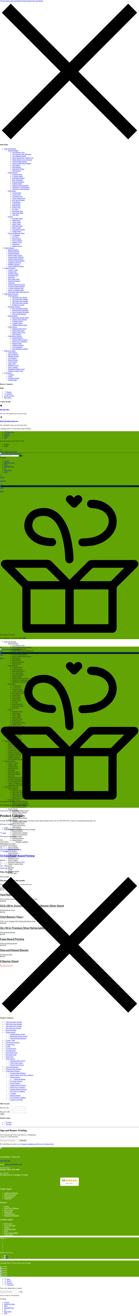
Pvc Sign (15, 209)
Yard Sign (15, 215)
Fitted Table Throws (16, 1063)
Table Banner (16, 171)
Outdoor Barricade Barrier (16, 285)
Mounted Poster (17, 226)
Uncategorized (10, 1051)
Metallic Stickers (13, 356)
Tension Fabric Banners (15, 259)
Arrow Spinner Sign (18, 198)
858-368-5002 (4, 410)
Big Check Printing (18, 200)
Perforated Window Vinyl (16, 369)
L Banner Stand (17, 174)
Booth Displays (13, 296)
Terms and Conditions (11, 1233)
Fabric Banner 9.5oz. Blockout (22, 160)
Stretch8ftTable (9, 466)
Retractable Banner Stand (20, 318)
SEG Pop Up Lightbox (17, 1091)
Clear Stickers (12, 352)
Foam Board (16, 202)
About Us (7, 434)
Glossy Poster (16, 222)
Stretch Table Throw (18, 332)
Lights (10, 376)
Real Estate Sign (17, 211)
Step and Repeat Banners (18, 1038)
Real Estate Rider (17, 213)
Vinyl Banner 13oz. (18, 152)
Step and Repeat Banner (20, 308)
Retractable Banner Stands (18, 1036)
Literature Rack (11, 1048)
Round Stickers (13, 360)
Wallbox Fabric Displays (18, 1085)
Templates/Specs (9, 1197)
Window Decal (17, 246)
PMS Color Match (10, 1195)
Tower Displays (17, 347)
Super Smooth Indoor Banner (21, 163)
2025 (5, 472)
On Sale (8, 1124)
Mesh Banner (16, 167)
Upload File (8, 1198)
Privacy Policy (8, 1235)
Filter (2, 1114)
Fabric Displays (9, 248)
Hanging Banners (13, 253)
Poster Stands (16, 228)
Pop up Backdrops (18, 182)
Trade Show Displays (15, 336)
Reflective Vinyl (13, 365)
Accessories (8, 373)
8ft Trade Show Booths (19, 297)
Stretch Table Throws (17, 1065)
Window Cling (17, 242)
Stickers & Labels (9, 351)
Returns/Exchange (10, 1229)
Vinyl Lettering (17, 240)
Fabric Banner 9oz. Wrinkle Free (22, 158)
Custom (6, 461)
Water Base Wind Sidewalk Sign (18, 292)
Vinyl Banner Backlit (19, 156)
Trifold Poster (16, 231)
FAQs (6, 1231)
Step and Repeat (17, 180)
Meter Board (16, 206)
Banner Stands (13, 172)
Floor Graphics (13, 367)
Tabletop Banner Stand (19, 325)
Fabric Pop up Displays (19, 341)
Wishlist (8, 392)
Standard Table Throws (17, 1061)
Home (6, 828)
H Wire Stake (12, 380)
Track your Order (9, 1225)
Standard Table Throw (19, 329)
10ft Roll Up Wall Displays (21, 187)
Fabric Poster (16, 224)
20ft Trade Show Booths (20, 301)
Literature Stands (13, 378)
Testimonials (8, 1212)
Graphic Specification (11, 1193)
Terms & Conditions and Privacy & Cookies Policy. (37, 1144)
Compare (9, 394)
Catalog (6, 1206)
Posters (10, 217)
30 (5, 468)
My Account (8, 1224)
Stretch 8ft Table (9, 463)
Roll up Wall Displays (19, 314)
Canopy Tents (10, 1040)
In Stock (8, 1122)
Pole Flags (11, 277)
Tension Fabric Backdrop (20, 185)
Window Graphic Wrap (15, 371)
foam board (7, 470)
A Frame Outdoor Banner (16, 286)
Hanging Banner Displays (18, 1089)
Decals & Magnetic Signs (16, 233)
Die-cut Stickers (13, 354)
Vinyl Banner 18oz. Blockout (21, 154)
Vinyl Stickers (12, 362)
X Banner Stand (17, 176)
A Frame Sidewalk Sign (16, 288)
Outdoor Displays (9, 268)
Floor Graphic (16, 239)
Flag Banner (16, 165)
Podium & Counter (18, 305)
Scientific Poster (17, 218)
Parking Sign (16, 207)
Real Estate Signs (13, 279)
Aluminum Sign (17, 196)
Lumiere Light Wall (14, 262)
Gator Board (16, 204)
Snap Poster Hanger (18, 229)
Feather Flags (12, 272)
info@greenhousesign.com (9, 421)
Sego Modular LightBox (20, 349)
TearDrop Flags (13, 273)
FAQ (5, 437)
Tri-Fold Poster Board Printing (17, 855)
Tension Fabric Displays (16, 257)
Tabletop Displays (18, 345)
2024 (5, 465)
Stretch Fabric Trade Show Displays (21, 1075)
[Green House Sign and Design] (21, 1)
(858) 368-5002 (5, 1161)
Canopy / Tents (13, 270)
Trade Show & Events (11, 294)
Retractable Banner (18, 178)
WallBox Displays (14, 264)
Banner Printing (13, 150)
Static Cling (12, 363)
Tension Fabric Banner (19, 161)
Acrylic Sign (16, 195)
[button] (69, 487)
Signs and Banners (10, 149)
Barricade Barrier (13, 251)
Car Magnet (16, 235)
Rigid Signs (12, 191)
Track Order (10, 432)
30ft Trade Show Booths (20, 303)
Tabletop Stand (17, 183)
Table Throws (12, 327)
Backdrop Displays (14, 307)
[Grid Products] (1, 847)
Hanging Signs (17, 343)
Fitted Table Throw (18, 330)
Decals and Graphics (12, 1042)
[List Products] (4, 847)
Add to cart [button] (4, 868)
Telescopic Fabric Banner (16, 261)
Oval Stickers (12, 358)
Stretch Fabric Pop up (15, 255)
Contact (8, 397)
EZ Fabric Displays (16, 1081)
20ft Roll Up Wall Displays (21, 189)
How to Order (8, 1210)
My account (10, 396)
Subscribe (23, 1140)
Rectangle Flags (13, 275)
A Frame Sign (16, 193)
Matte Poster (16, 220)
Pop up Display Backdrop (20, 312)
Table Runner (16, 334)
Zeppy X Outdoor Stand (16, 290)
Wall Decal (15, 244)
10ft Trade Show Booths (20, 299)
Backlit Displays (13, 250)
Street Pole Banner (18, 169)
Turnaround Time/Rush (11, 1216)
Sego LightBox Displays (16, 266)
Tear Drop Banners (12, 1067)
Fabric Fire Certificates (11, 1208)
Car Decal (15, 237)
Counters (11, 375)
